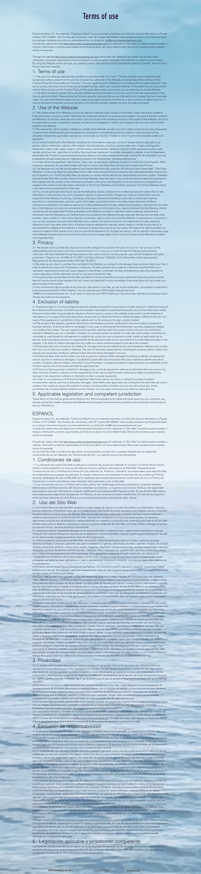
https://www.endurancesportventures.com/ (85, 43)
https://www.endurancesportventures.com (85, 441)
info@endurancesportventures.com (123, 40)
